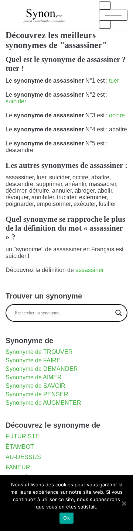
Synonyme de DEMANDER (42, 369)
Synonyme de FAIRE (33, 360)
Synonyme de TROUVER (39, 352)
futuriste (23, 436)
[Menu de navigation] (105, 5)
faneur (18, 467)
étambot (20, 447)
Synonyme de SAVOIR (35, 386)
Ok (66, 518)
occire (117, 115)
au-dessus (23, 457)
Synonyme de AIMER (34, 377)
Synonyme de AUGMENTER (43, 403)
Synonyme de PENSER (37, 394)
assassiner (89, 270)
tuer (114, 80)
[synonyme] (44, 15)
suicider (16, 101)
